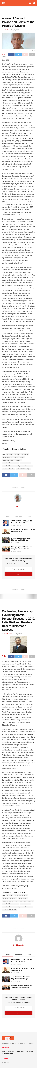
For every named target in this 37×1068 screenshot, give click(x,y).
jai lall (5, 469)
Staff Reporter (8, 634)
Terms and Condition (8, 1053)
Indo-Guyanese (27, 466)
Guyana (17, 454)
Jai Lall (6, 30)
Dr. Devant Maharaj (21, 895)
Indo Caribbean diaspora (10, 463)
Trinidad (11, 469)
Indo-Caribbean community (11, 466)
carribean (10, 454)
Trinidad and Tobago (23, 469)
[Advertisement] (18, 10)
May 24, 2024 (15, 30)
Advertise (11, 1051)
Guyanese (25, 454)
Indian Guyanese (8, 460)
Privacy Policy (20, 1051)
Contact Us (29, 1051)
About (3, 1051)
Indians (18, 460)
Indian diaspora (19, 457)
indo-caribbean (25, 463)
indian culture (7, 457)
